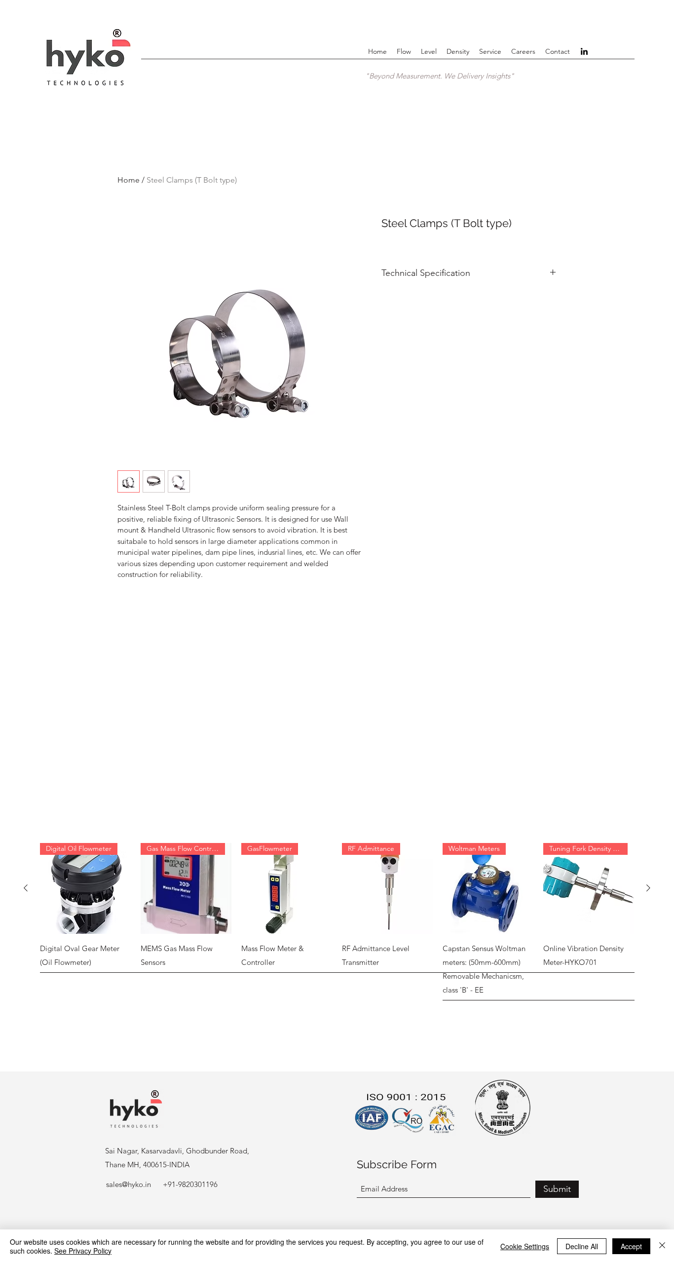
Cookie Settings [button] (524, 1246)
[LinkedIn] (584, 51)
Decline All (581, 1246)
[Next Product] (648, 888)
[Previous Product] (26, 888)
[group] (337, 922)
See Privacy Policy (83, 1251)
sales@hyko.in (128, 1184)
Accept (631, 1246)
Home (128, 180)
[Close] (662, 1246)
